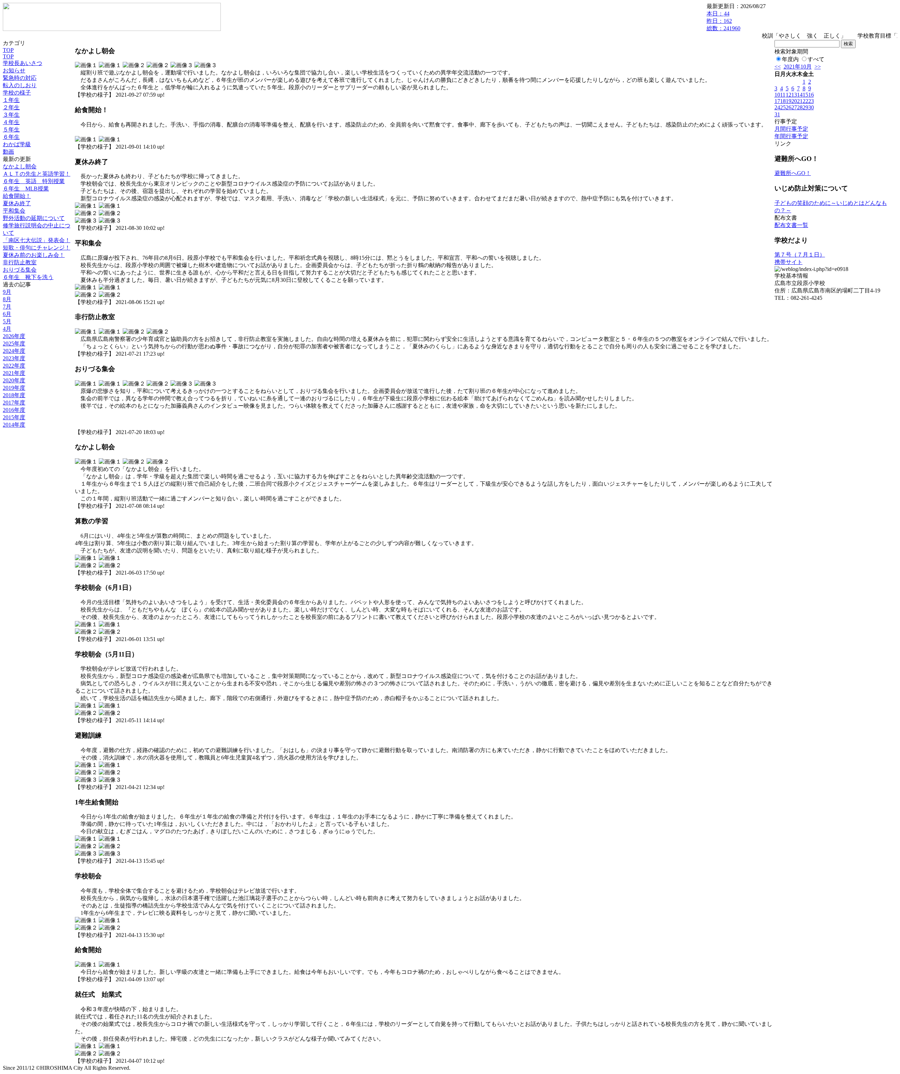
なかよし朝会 (20, 166)
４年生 (11, 122)
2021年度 (14, 373)
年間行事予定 (791, 136)
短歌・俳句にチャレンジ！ (36, 248)
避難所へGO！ (792, 173)
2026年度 (14, 336)
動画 (8, 152)
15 (805, 95)
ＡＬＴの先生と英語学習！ (36, 174)
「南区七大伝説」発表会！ (36, 240)
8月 (7, 299)
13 (794, 95)
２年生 (11, 107)
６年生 (11, 137)
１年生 (11, 100)
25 (783, 107)
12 (788, 95)
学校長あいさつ (22, 63)
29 (805, 107)
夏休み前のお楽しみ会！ (34, 255)
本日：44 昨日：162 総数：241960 (723, 21)
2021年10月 (798, 67)
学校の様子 (17, 93)
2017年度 (14, 403)
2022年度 (14, 366)
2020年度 (14, 380)
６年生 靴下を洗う (28, 277)
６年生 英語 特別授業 (34, 181)
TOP (8, 50)
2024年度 (14, 351)
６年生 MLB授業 (26, 189)
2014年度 (14, 425)
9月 (7, 292)
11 (782, 95)
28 (800, 107)
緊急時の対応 (20, 78)
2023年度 (14, 358)
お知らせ (14, 70)
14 (800, 95)
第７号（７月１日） (799, 255)
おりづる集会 (20, 270)
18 (783, 101)
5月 (7, 321)
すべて (816, 59)
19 (788, 101)
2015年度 (14, 417)
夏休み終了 (17, 203)
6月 (7, 314)
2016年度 (14, 410)
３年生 (11, 115)
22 (805, 101)
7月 (7, 307)
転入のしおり (20, 85)
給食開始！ (17, 196)
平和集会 (14, 211)
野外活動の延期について (34, 218)
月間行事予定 (791, 129)
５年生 (11, 129)
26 (788, 107)
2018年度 (14, 395)
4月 (7, 329)
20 (794, 101)
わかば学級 (17, 144)
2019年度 (14, 388)
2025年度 (14, 344)
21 (800, 101)
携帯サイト (788, 262)
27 (794, 107)
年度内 (790, 59)
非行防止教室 (20, 262)
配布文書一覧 (791, 225)
